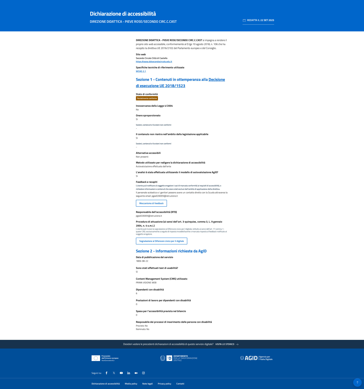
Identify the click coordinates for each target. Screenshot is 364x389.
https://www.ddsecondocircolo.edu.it (154, 61)
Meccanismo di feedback (151, 203)
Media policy (131, 383)
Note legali (147, 383)
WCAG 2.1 (141, 71)
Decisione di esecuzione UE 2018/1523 (180, 82)
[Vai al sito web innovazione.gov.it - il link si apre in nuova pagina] (179, 358)
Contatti (180, 383)
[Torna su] (357, 382)
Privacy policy (164, 383)
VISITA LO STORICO (224, 344)
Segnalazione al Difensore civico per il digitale (161, 241)
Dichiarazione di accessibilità (106, 383)
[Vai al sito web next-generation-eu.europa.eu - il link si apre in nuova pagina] (105, 358)
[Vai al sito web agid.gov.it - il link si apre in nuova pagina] (256, 358)
